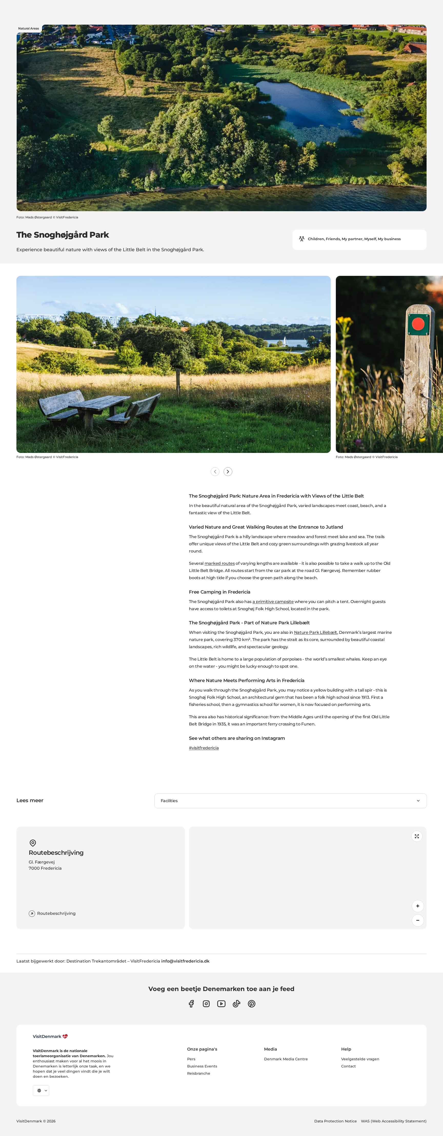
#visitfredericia (204, 747)
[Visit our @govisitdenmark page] (236, 1003)
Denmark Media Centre (286, 1059)
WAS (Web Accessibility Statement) (394, 1121)
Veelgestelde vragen (360, 1059)
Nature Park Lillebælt (315, 632)
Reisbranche (198, 1073)
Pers (191, 1059)
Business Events (202, 1066)
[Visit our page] (206, 1003)
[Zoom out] (418, 920)
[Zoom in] (418, 906)
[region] (308, 878)
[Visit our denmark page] (191, 1003)
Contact (348, 1066)
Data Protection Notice (335, 1121)
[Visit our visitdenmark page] (221, 1003)
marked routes (220, 563)
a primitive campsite (273, 601)
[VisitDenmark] (50, 1036)
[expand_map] (416, 836)
